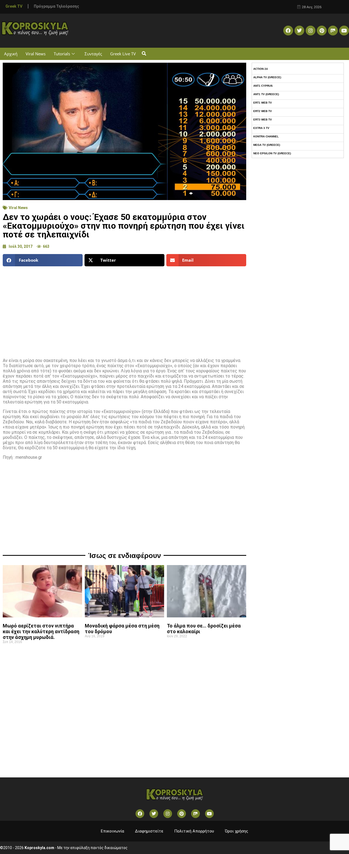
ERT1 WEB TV (262, 102)
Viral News (36, 53)
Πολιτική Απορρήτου (194, 831)
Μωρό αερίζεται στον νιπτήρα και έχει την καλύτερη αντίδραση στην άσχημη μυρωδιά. (41, 631)
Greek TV (13, 6)
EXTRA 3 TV (261, 127)
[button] (144, 54)
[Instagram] (310, 30)
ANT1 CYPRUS (263, 85)
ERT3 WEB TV (262, 119)
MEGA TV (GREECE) (266, 144)
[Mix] (333, 30)
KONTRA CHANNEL (266, 136)
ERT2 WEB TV (262, 111)
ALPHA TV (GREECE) (267, 77)
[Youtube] (344, 30)
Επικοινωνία (112, 831)
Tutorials (62, 53)
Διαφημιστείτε (149, 831)
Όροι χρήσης (236, 831)
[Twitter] (299, 30)
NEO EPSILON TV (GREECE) (272, 153)
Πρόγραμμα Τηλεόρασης (56, 6)
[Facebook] (288, 30)
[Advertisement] (124, 310)
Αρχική (10, 53)
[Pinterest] (322, 30)
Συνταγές (93, 53)
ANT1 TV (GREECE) (266, 94)
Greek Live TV (123, 53)
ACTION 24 (260, 68)
